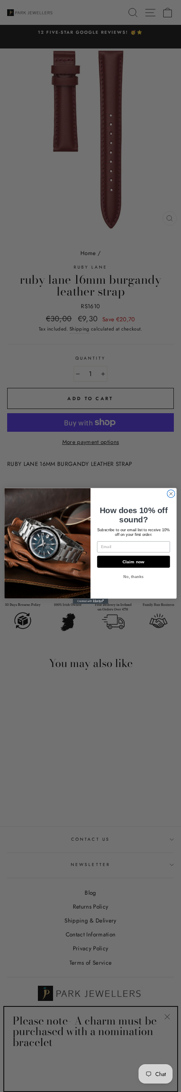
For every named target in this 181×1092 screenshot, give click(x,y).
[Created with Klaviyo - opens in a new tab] (90, 601)
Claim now (133, 561)
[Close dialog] (171, 494)
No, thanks (133, 576)
